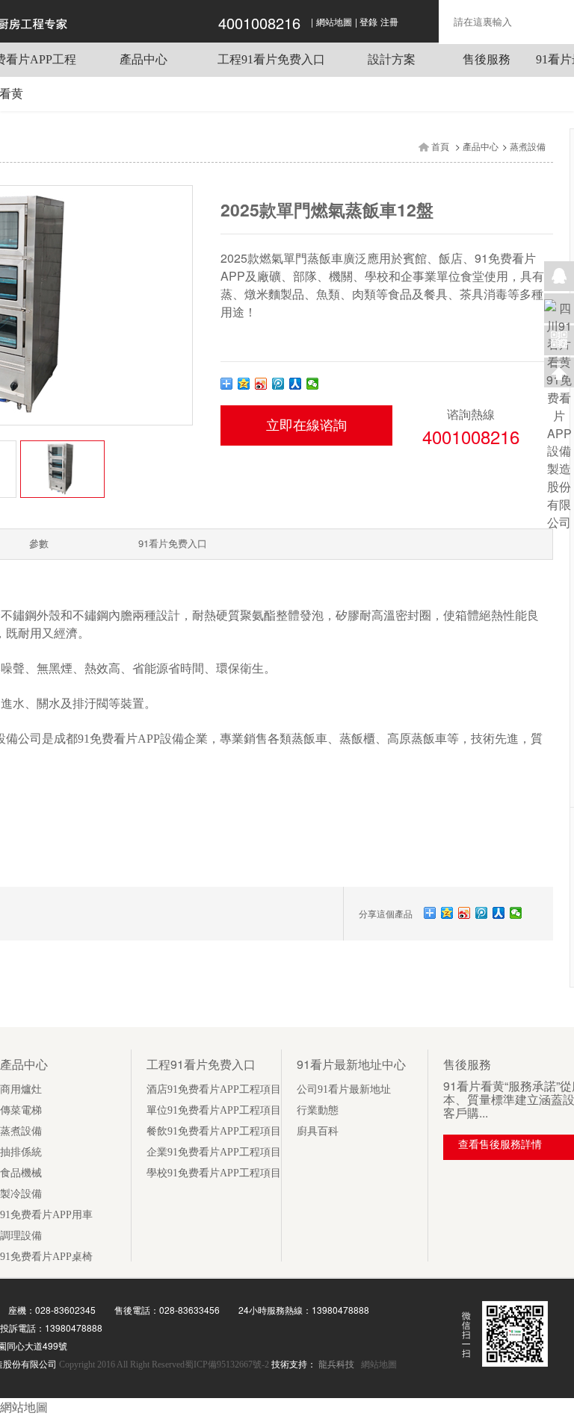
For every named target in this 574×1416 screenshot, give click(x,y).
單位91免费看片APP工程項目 (213, 1110)
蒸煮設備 (528, 147)
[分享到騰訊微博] (278, 384)
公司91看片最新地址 (344, 1089)
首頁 (440, 147)
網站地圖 (334, 22)
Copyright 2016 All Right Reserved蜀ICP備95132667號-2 (165, 1364)
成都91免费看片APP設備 (119, 738)
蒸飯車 (309, 738)
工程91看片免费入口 (271, 59)
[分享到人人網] (295, 384)
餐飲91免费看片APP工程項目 (213, 1131)
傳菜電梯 (21, 1110)
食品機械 (21, 1173)
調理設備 (21, 1235)
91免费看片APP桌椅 (46, 1256)
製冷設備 (21, 1194)
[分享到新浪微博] (261, 384)
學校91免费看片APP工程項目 (213, 1173)
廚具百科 (318, 1131)
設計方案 (392, 59)
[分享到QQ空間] (244, 384)
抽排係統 (21, 1152)
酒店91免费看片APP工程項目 (213, 1089)
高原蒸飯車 (417, 738)
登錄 (368, 22)
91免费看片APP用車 (46, 1214)
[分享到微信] (312, 384)
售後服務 (486, 59)
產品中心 (143, 59)
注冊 (389, 22)
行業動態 (318, 1110)
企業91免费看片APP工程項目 (213, 1152)
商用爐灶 (21, 1089)
